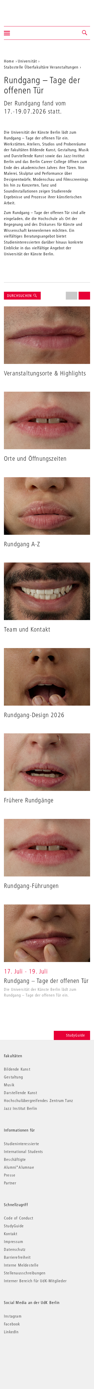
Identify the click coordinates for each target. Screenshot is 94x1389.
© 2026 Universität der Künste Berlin (31, 1354)
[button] (85, 33)
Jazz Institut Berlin (20, 1108)
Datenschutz (15, 1249)
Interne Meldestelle (21, 1265)
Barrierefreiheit (17, 1257)
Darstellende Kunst (20, 1092)
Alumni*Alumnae (19, 1167)
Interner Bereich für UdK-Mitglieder (35, 1280)
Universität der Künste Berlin (24, 10)
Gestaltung (13, 1076)
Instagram (13, 1316)
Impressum (13, 1241)
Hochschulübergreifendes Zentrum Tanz (38, 1100)
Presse (9, 1175)
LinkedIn (11, 1331)
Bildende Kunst (17, 1069)
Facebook (12, 1323)
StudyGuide (75, 1035)
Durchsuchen (20, 295)
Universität (27, 61)
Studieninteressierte (21, 1143)
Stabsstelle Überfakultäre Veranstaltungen (41, 67)
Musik (9, 1084)
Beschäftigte (15, 1159)
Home (9, 61)
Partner (10, 1182)
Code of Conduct (18, 1218)
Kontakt (10, 1233)
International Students (23, 1151)
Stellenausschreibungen (24, 1272)
